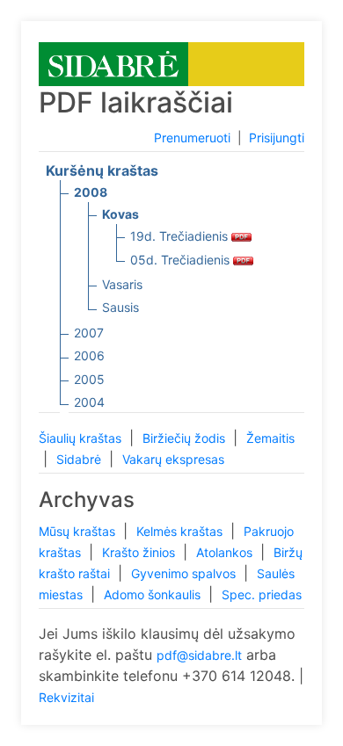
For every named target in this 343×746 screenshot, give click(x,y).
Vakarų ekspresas (173, 459)
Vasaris (122, 284)
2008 (90, 192)
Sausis (120, 307)
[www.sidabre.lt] (113, 62)
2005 (89, 379)
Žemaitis (270, 438)
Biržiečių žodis (185, 438)
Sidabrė (80, 459)
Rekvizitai (66, 697)
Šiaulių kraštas (82, 438)
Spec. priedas (262, 594)
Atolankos (226, 552)
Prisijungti (276, 137)
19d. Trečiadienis (180, 235)
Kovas (120, 213)
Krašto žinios (140, 552)
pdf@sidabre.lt (199, 655)
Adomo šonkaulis (154, 594)
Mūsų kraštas (79, 531)
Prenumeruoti (192, 137)
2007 (89, 332)
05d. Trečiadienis (181, 259)
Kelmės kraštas (181, 531)
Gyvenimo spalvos (185, 573)
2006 (89, 355)
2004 (89, 402)
